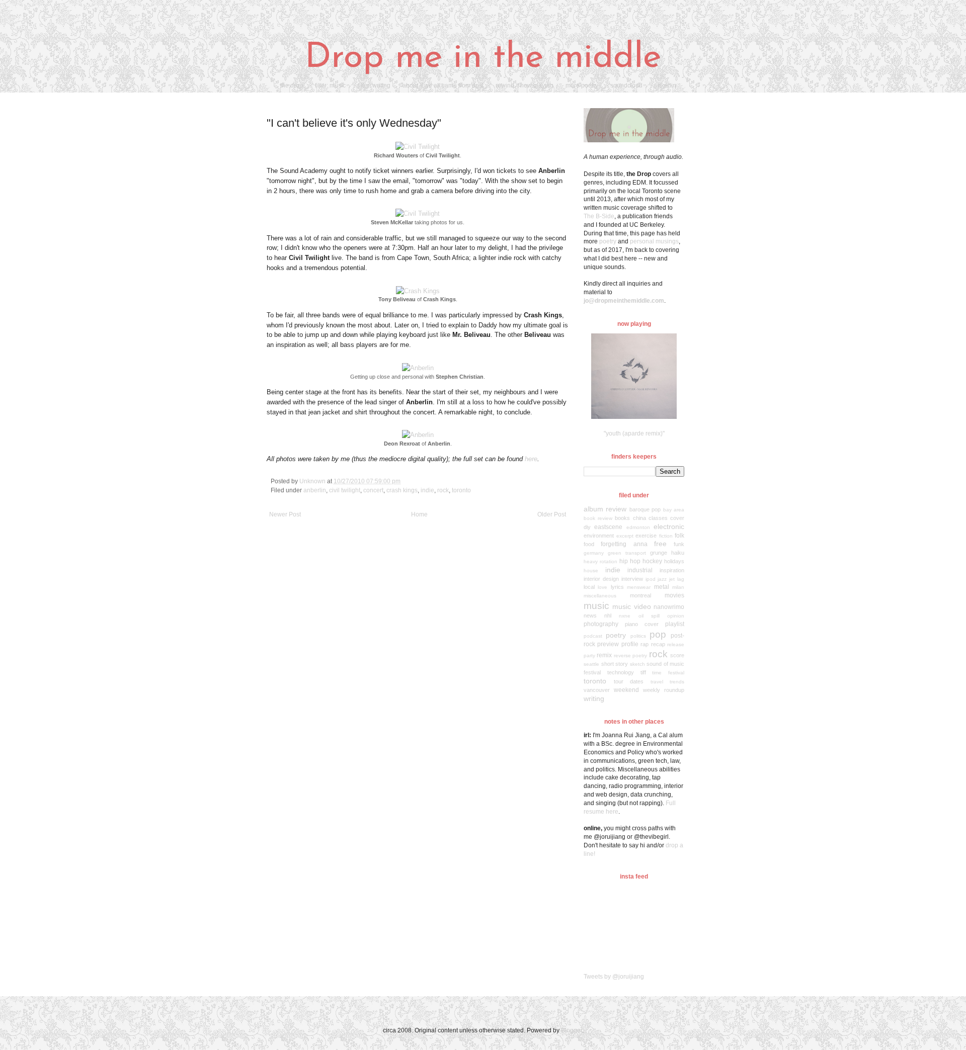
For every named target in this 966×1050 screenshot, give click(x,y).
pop (658, 634)
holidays (674, 561)
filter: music (330, 85)
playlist (674, 624)
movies (674, 595)
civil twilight (344, 490)
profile (629, 644)
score (677, 655)
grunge (658, 553)
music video (631, 606)
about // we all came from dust (443, 85)
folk (679, 535)
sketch (637, 664)
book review (598, 518)
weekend (626, 689)
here (531, 459)
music (596, 605)
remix (604, 655)
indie (427, 490)
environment (599, 536)
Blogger (571, 1030)
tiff (643, 672)
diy (587, 527)
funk (679, 544)
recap (658, 644)
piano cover (642, 624)
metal (661, 586)
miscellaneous (600, 595)
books (622, 518)
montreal (640, 595)
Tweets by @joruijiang (614, 976)
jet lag (676, 579)
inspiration (672, 570)
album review (605, 509)
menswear (639, 587)
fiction (666, 536)
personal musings (654, 241)
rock (443, 490)
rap (644, 644)
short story (614, 664)
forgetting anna (624, 544)
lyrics (617, 587)
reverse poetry (630, 655)
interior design (601, 579)
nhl (607, 615)
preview (608, 644)
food (589, 544)
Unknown (313, 481)
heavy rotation (600, 561)
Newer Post (285, 514)
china (639, 518)
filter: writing (374, 85)
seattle (591, 664)
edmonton (638, 527)
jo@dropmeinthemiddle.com (624, 300)
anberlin (314, 490)
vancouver (597, 690)
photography (601, 624)
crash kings (402, 490)
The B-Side (599, 216)
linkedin (665, 85)
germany (594, 553)
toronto (461, 490)
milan (678, 587)
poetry (607, 241)
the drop (291, 85)
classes (658, 518)
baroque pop (645, 509)
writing (594, 698)
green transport (627, 553)
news (590, 615)
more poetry (582, 85)
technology (620, 672)
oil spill (649, 616)
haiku (677, 553)
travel (657, 681)
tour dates (629, 681)
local (589, 587)
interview (632, 579)
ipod (651, 579)
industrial (640, 570)
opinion (675, 616)
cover (677, 518)
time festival (668, 672)
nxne (624, 616)
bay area (673, 509)
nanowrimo (669, 606)
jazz (662, 579)
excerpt (624, 536)
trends (677, 681)
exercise (646, 536)
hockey (652, 561)
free (660, 544)
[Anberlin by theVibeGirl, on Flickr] (418, 368)
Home (419, 514)
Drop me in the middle (483, 58)
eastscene (608, 527)
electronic (669, 526)
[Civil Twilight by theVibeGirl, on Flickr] (417, 146)
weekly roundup (663, 690)
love (602, 587)
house (591, 570)
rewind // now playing (524, 85)
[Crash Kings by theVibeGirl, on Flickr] (418, 291)
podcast (593, 636)
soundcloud (626, 85)
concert (373, 490)
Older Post (551, 514)
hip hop (629, 561)
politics (638, 636)
